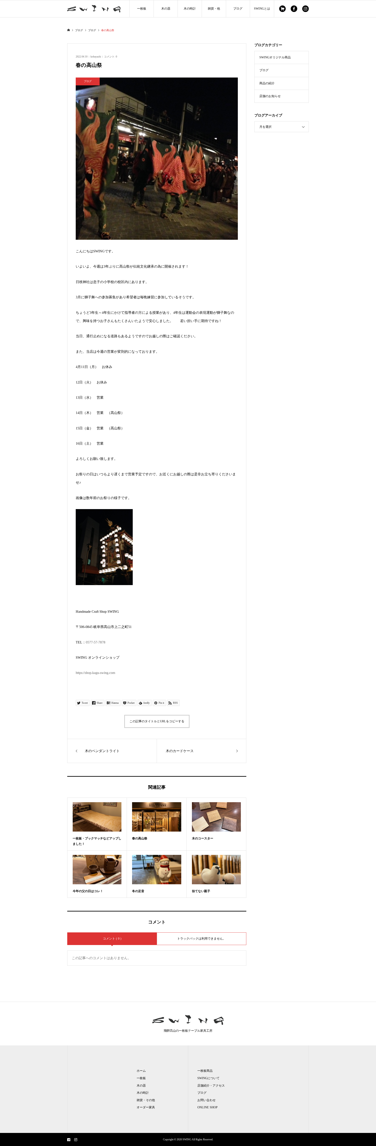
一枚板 (141, 8)
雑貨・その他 (146, 1100)
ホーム (141, 1070)
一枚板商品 (205, 1070)
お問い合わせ (206, 1100)
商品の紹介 (267, 83)
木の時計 (190, 8)
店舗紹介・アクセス (211, 1085)
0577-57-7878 (95, 642)
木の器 (165, 8)
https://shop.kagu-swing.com (95, 673)
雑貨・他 (214, 8)
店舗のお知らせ (270, 96)
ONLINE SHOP (207, 1107)
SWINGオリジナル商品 (275, 57)
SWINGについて (208, 1078)
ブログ (237, 8)
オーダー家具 (146, 1107)
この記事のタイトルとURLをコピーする (156, 721)
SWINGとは (262, 8)
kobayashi (96, 56)
